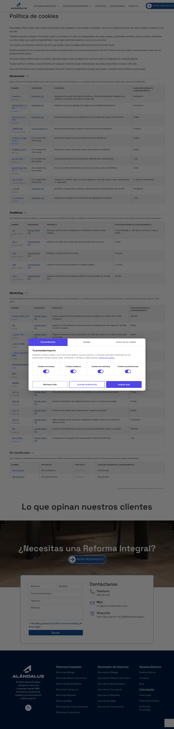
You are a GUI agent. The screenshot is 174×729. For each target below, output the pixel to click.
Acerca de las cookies (126, 342)
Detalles (87, 342)
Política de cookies (106, 358)
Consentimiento (48, 342)
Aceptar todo (124, 384)
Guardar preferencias (87, 384)
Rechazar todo (50, 384)
